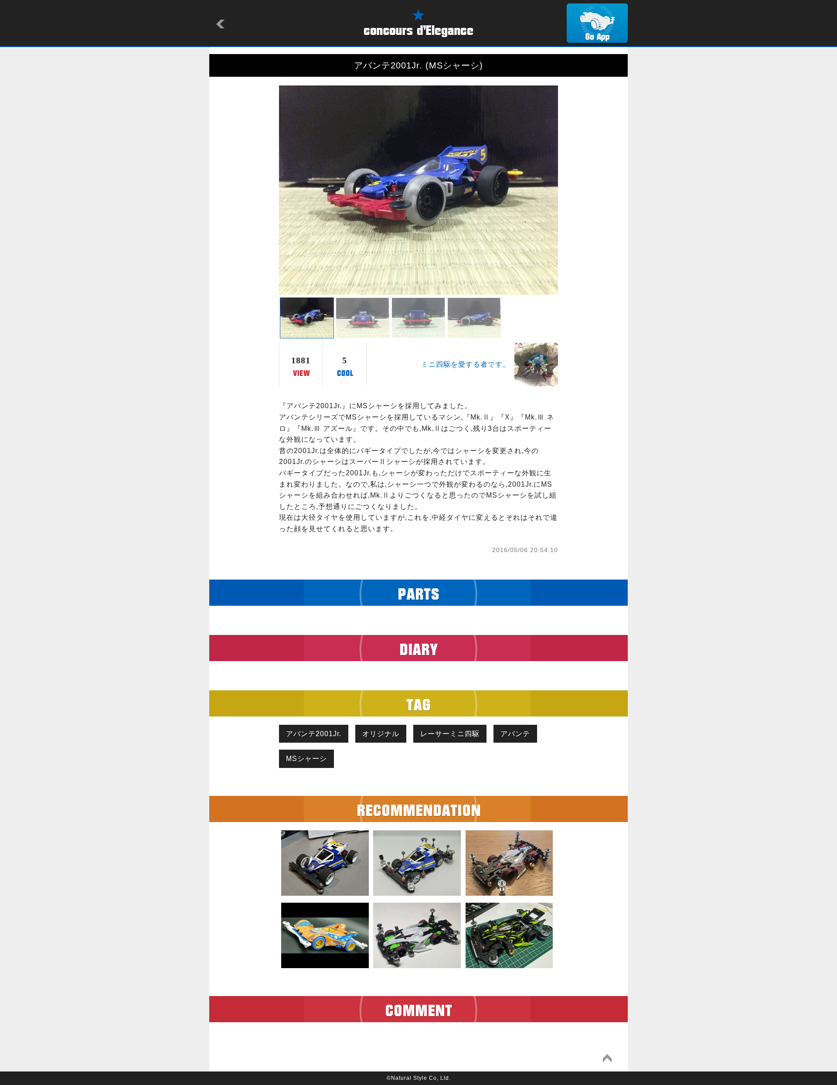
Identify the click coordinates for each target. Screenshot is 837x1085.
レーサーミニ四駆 (450, 733)
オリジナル (380, 733)
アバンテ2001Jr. (313, 733)
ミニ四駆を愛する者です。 (465, 364)
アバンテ (515, 733)
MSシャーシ (306, 758)
